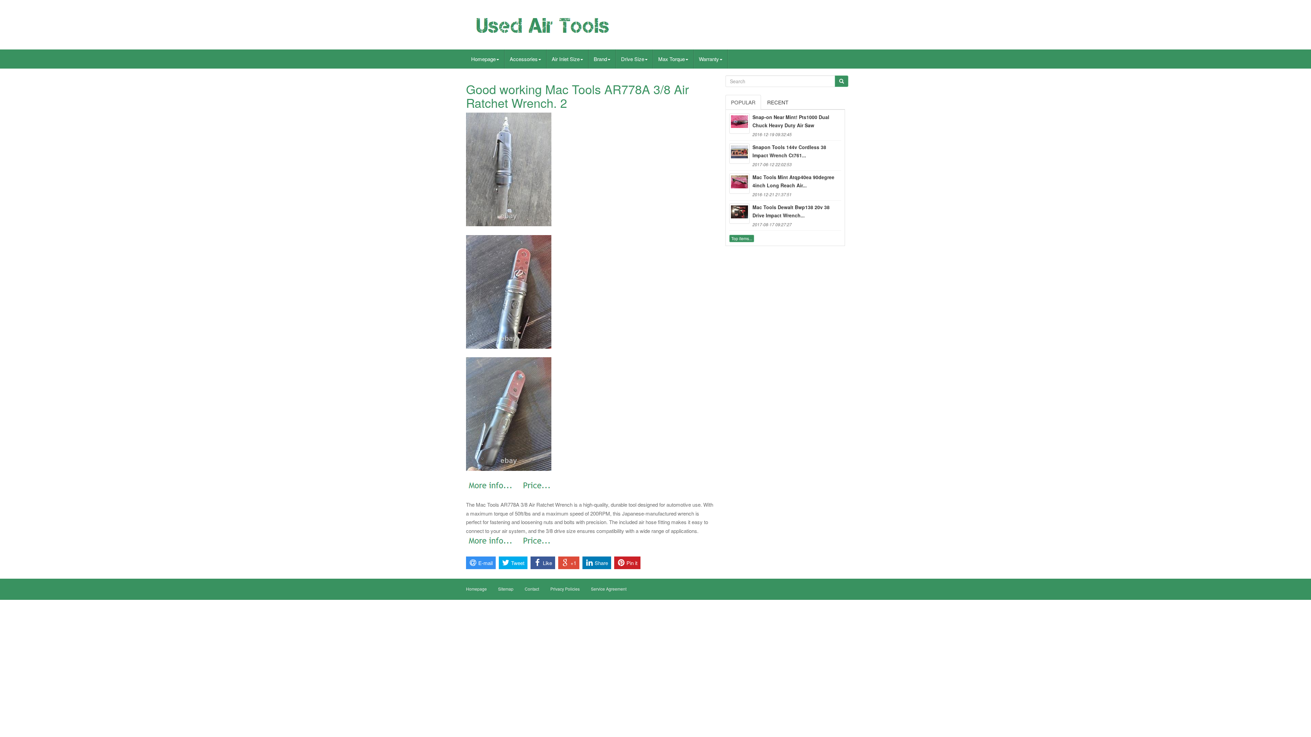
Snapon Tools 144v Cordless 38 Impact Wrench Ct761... (789, 151)
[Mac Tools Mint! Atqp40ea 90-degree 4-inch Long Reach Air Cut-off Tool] (739, 183)
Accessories (524, 58)
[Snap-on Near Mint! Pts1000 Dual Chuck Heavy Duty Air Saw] (739, 123)
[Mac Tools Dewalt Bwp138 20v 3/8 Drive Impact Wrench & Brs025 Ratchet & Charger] (739, 213)
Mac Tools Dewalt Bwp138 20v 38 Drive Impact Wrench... (791, 211)
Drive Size (632, 58)
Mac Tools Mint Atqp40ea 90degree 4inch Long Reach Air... (793, 181)
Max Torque (671, 58)
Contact (532, 589)
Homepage (483, 58)
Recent (777, 102)
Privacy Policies (565, 589)
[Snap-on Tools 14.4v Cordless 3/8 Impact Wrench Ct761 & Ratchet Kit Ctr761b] (739, 153)
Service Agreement (608, 589)
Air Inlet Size (566, 58)
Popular (743, 102)
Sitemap (505, 589)
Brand (600, 58)
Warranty (709, 58)
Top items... (741, 238)
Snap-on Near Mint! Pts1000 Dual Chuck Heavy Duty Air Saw (790, 121)
